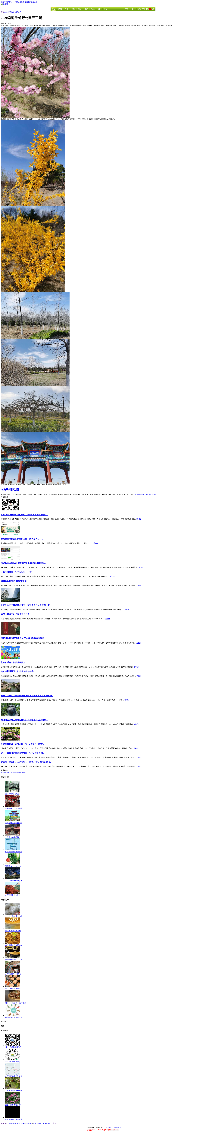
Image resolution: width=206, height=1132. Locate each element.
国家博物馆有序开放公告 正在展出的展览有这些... (23, 638)
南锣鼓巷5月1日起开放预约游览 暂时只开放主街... (23, 563)
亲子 (79, 9)
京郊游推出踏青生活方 (13, 823)
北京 (9, 12)
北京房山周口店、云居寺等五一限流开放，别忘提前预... (26, 762)
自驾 (73, 9)
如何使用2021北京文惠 (13, 1119)
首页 (53, 9)
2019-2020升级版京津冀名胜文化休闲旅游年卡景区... (24, 514)
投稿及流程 (37, 1123)
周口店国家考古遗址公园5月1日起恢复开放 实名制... (24, 720)
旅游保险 (33, 2)
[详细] (138, 519)
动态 (60, 9)
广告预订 (54, 1123)
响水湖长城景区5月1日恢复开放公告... (18, 671)
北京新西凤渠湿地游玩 (13, 1076)
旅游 (6, 12)
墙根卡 (10, 2)
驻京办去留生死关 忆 (13, 988)
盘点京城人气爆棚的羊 (13, 945)
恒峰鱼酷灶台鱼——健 (13, 960)
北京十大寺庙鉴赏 (12, 837)
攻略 (66, 9)
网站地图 (46, 1123)
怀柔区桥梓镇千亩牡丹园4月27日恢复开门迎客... (22, 744)
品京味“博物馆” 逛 (12, 794)
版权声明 (20, 1123)
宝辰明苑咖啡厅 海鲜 (13, 931)
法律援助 (28, 1123)
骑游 (86, 9)
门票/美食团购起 (146, 9)
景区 (99, 9)
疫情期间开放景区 (20, 773)
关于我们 (12, 1123)
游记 (93, 9)
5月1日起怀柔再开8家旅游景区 (15, 581)
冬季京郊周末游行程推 (13, 852)
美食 (127, 9)
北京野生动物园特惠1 (13, 1062)
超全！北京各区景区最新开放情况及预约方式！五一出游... (27, 696)
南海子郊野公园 (7, 773)
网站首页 (4, 1123)
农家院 (27, 2)
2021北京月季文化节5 (13, 1105)
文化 (133, 9)
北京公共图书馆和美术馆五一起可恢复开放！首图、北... (26, 605)
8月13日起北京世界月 (13, 1047)
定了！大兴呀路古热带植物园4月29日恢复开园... (22, 753)
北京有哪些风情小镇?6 (13, 881)
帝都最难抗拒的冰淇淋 (13, 1017)
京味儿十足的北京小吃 (13, 916)
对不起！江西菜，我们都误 (15, 1003)
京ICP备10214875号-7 (113, 1127)
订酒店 (16, 2)
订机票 (21, 2)
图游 (106, 9)
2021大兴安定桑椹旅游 (13, 1090)
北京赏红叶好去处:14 (13, 895)
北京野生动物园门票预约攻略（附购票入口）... (22, 539)
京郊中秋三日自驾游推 (13, 808)
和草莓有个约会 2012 (13, 866)
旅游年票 (4, 2)
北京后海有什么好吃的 (13, 974)
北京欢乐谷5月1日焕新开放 (13, 662)
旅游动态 (14, 12)
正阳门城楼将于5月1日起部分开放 (16, 572)
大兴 (19, 12)
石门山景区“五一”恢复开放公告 (15, 614)
